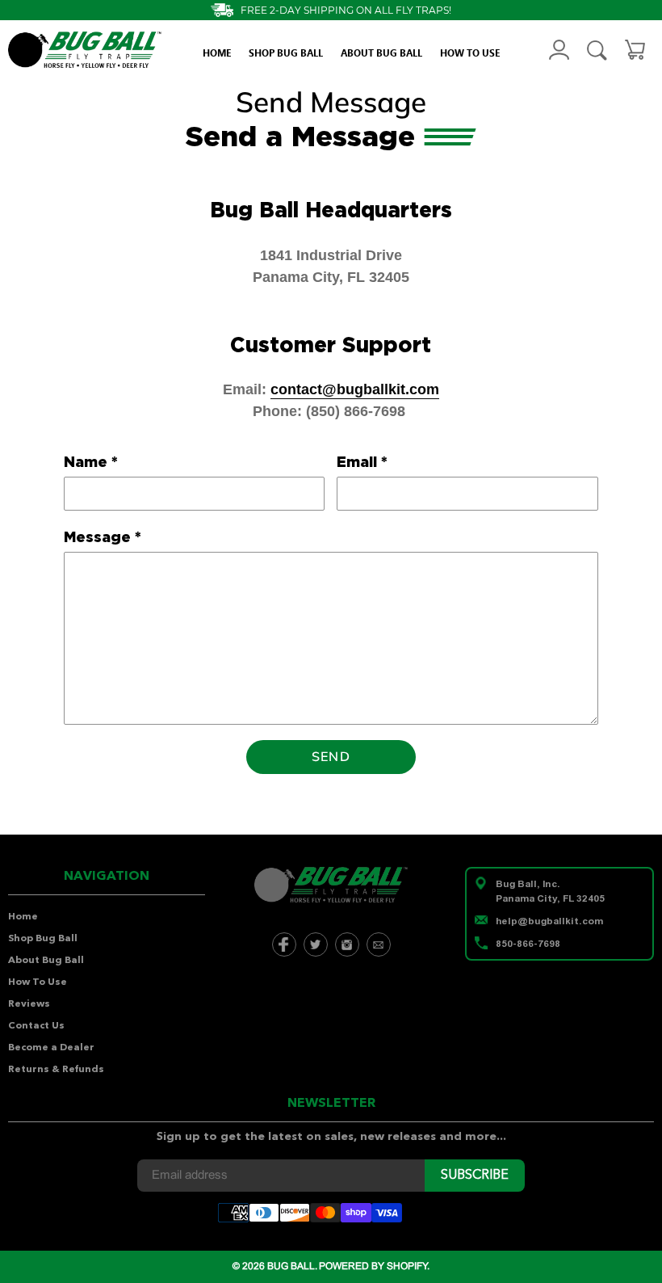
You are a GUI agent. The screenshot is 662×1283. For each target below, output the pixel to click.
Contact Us (36, 1026)
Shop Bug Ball (43, 939)
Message (102, 536)
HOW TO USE (470, 52)
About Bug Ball (46, 960)
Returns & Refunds (56, 1070)
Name (91, 461)
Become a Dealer (51, 1048)
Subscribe (475, 1175)
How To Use (37, 982)
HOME (217, 52)
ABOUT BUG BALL (381, 52)
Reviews (29, 1004)
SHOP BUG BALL (286, 52)
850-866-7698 (528, 943)
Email (362, 461)
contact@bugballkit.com (354, 389)
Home (23, 917)
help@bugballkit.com (549, 921)
